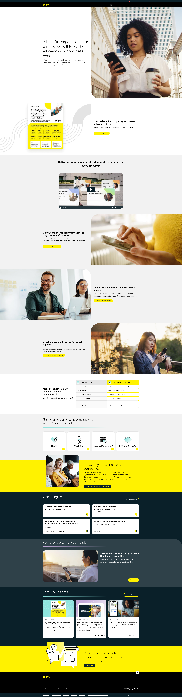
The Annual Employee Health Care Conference (109, 521)
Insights (84, 4)
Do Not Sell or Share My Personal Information (98, 695)
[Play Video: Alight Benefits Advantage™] (91, 189)
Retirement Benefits (127, 446)
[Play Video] (60, 207)
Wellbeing (78, 446)
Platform (68, 4)
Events (91, 4)
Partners (98, 4)
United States (134, 1)
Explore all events (131, 499)
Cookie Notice (74, 695)
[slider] (88, 207)
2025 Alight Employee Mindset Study (89, 622)
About (105, 4)
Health (54, 446)
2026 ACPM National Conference (105, 506)
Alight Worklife (132, 635)
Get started (89, 665)
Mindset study (83, 619)
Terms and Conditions (56, 695)
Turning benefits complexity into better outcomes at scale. (58, 623)
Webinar (47, 531)
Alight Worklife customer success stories (123, 622)
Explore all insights (131, 595)
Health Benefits (100, 635)
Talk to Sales (132, 4)
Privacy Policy (66, 695)
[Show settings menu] (118, 207)
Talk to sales (46, 688)
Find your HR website (119, 1)
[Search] (110, 5)
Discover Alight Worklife (52, 246)
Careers (68, 688)
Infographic (50, 619)
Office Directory (46, 695)
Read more (133, 580)
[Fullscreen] (121, 207)
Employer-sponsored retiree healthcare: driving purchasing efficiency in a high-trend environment (61, 522)
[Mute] (115, 207)
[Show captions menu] (112, 207)
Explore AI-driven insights (103, 300)
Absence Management (103, 446)
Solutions (77, 4)
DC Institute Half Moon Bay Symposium (58, 506)
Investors (109, 1)
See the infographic (101, 133)
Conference (97, 531)
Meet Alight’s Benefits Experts (54, 355)
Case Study (115, 619)
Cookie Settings (82, 695)
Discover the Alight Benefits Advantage (97, 486)
